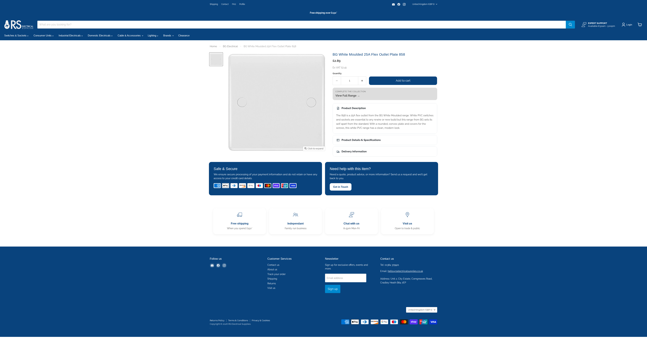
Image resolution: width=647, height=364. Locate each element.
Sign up (333, 289)
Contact (225, 4)
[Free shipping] (239, 221)
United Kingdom (423, 4)
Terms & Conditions (238, 320)
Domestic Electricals (99, 35)
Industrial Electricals (70, 35)
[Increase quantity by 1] (362, 80)
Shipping (214, 4)
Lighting (152, 35)
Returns (271, 283)
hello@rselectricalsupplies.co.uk (405, 271)
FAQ (234, 4)
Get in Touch (340, 186)
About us (272, 269)
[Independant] (295, 221)
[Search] (570, 24)
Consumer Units (43, 35)
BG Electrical (230, 46)
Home (213, 46)
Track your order (276, 274)
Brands (167, 35)
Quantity (337, 73)
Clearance (184, 35)
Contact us (273, 265)
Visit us (271, 288)
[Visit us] (407, 221)
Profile (242, 4)
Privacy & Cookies (261, 320)
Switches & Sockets (15, 35)
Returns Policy (217, 320)
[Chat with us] (351, 221)
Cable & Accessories (129, 35)
